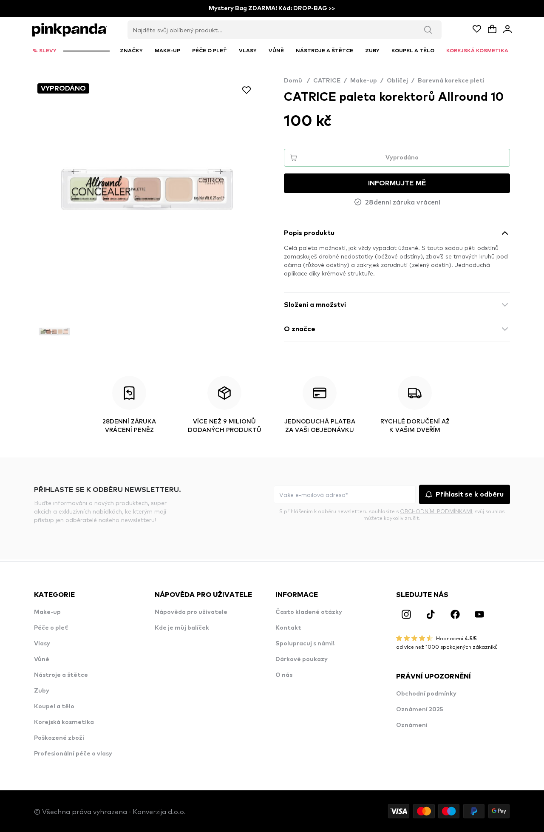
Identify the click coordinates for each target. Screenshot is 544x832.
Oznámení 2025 (419, 710)
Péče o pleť (51, 628)
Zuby (41, 691)
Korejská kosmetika (64, 722)
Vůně (41, 659)
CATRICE (326, 81)
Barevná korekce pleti (451, 81)
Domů (297, 81)
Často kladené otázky (308, 612)
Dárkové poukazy (301, 659)
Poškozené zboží (59, 738)
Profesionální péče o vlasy (73, 754)
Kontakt (288, 628)
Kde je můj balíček (182, 628)
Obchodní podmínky (426, 694)
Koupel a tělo (54, 707)
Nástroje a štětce (61, 675)
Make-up (363, 81)
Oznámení (412, 725)
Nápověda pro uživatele (191, 612)
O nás (283, 675)
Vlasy (42, 644)
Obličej (397, 81)
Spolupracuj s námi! (304, 644)
